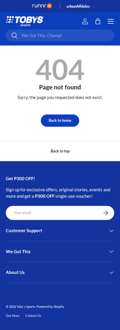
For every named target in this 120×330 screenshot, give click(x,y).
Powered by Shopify (50, 306)
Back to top (60, 151)
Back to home (60, 120)
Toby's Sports (26, 306)
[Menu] (110, 21)
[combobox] (60, 35)
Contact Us (33, 315)
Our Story (13, 315)
